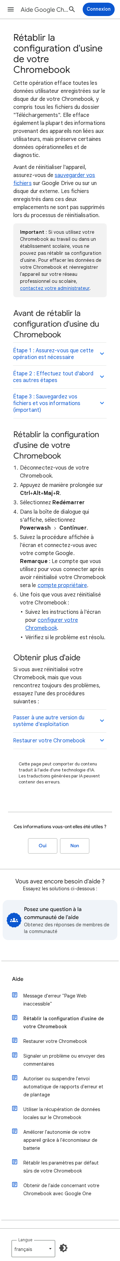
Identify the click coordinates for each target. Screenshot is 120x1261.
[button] (11, 9)
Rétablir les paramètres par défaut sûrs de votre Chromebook (61, 1167)
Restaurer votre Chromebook (55, 1041)
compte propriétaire (62, 585)
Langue (25, 1239)
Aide (17, 979)
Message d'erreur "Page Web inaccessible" (55, 1000)
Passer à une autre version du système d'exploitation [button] (48, 721)
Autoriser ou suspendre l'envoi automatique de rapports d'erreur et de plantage (63, 1087)
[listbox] (33, 1248)
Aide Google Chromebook (45, 9)
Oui (43, 846)
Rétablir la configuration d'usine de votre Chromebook (63, 1023)
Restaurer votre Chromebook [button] (49, 740)
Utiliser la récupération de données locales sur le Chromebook (61, 1113)
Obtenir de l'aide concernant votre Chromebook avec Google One (61, 1190)
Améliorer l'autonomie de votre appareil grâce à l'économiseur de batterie (60, 1140)
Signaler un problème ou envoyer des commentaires (64, 1060)
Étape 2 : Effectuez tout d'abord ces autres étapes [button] (53, 377)
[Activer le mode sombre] (63, 1248)
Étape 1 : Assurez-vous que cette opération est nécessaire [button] (53, 354)
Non (74, 846)
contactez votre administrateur (54, 288)
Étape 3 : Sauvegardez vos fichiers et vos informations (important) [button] (46, 403)
